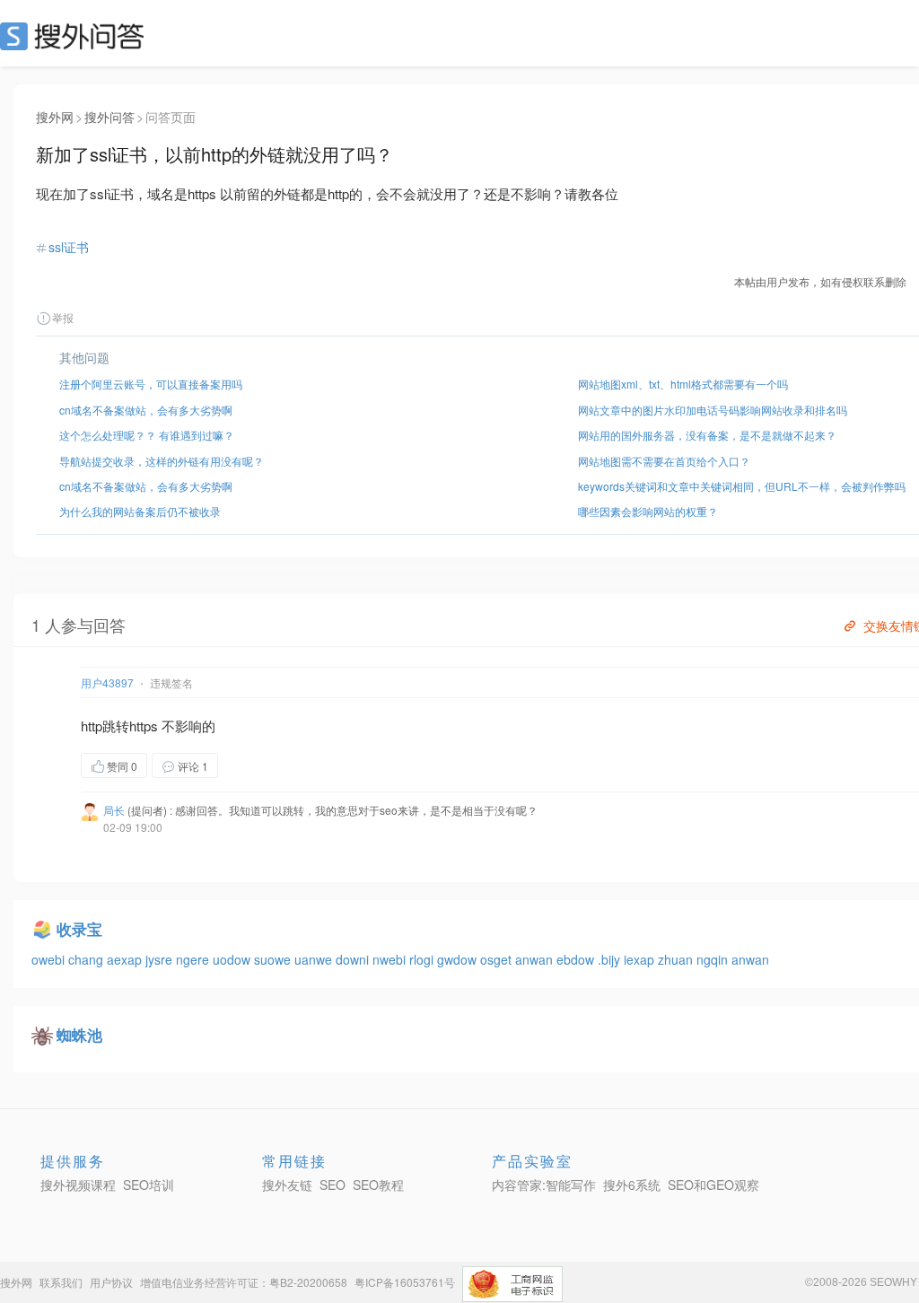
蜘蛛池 (79, 1034)
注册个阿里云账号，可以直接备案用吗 (150, 383)
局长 (114, 810)
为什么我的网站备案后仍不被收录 (140, 511)
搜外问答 (109, 117)
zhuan (677, 959)
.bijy (611, 959)
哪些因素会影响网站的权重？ (648, 511)
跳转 (115, 725)
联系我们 (61, 1282)
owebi (49, 959)
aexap (126, 959)
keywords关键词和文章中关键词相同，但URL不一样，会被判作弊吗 (742, 486)
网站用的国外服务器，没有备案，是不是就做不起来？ (707, 434)
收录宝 (79, 929)
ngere (194, 959)
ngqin (713, 959)
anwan (535, 959)
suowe (274, 959)
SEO (76, 36)
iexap (641, 959)
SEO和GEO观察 (713, 1185)
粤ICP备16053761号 (404, 1282)
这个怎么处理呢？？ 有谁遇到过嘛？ (146, 434)
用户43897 (107, 682)
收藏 (254, 765)
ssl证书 (68, 247)
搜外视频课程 (78, 1185)
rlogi (423, 959)
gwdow (458, 959)
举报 (63, 317)
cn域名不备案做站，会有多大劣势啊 (145, 409)
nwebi (390, 959)
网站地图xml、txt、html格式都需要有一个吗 (683, 383)
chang (87, 959)
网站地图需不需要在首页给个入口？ (664, 460)
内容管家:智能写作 (544, 1185)
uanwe (315, 959)
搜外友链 (287, 1185)
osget (497, 959)
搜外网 (55, 117)
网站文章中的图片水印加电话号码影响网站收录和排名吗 (712, 409)
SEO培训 (148, 1185)
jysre (160, 959)
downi (354, 959)
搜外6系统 (632, 1185)
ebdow (577, 959)
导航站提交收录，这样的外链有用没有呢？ (161, 460)
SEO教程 (378, 1185)
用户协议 (111, 1282)
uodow (233, 959)
